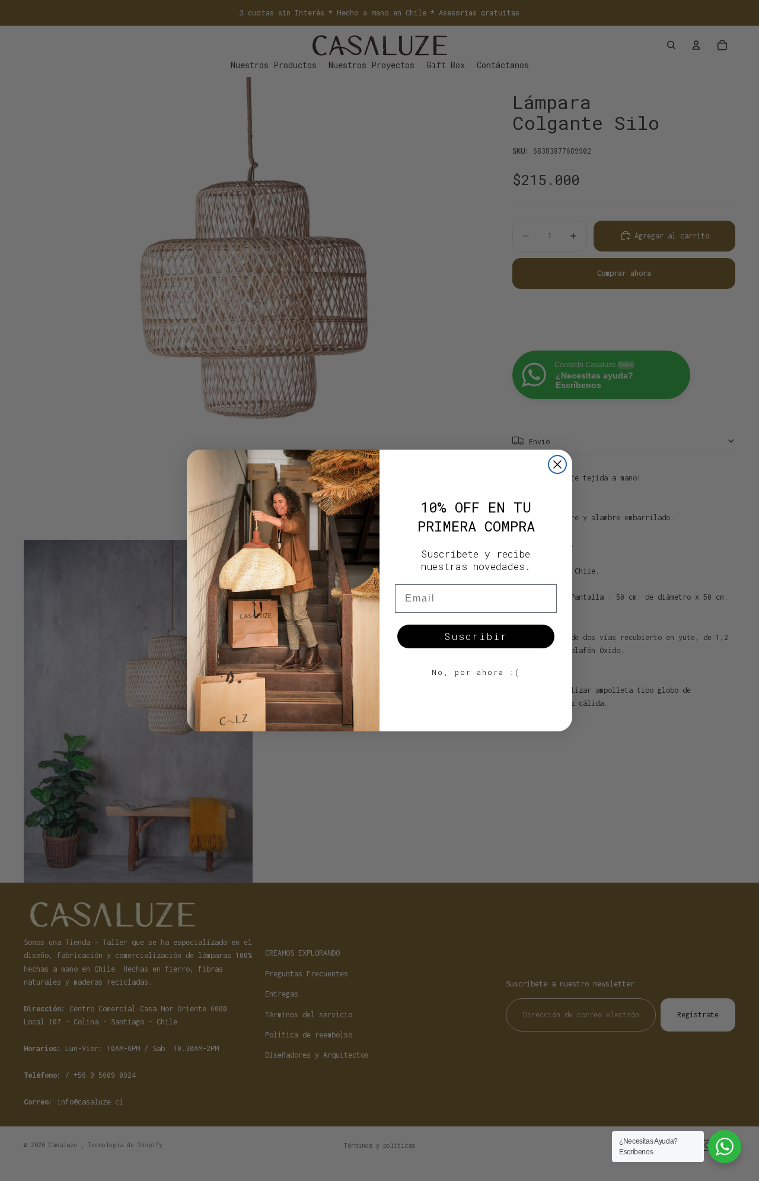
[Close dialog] (557, 464)
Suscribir (476, 636)
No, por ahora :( (476, 672)
